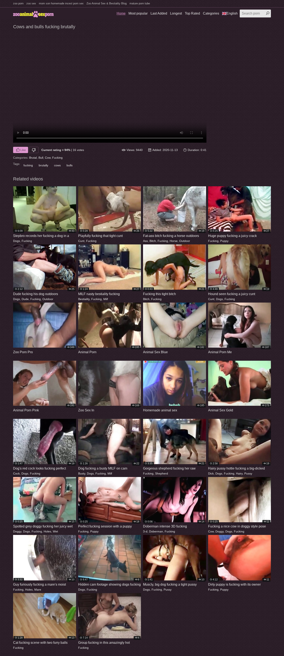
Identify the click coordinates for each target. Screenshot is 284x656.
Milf (105, 299)
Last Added (159, 13)
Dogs (16, 241)
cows (57, 165)
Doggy (17, 531)
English (232, 13)
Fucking (57, 157)
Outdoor (184, 241)
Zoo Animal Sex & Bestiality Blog (106, 3)
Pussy (248, 473)
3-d (145, 531)
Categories (211, 13)
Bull (40, 157)
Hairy (239, 473)
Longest (176, 13)
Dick (211, 473)
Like (23, 150)
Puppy (224, 241)
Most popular (138, 13)
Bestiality (84, 299)
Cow (48, 157)
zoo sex (31, 3)
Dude (25, 299)
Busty (81, 473)
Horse (174, 241)
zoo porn (18, 3)
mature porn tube (140, 3)
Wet (55, 531)
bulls (70, 165)
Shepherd (161, 473)
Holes (47, 531)
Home (121, 13)
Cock (16, 473)
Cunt (81, 241)
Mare (37, 589)
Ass (145, 241)
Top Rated (192, 13)
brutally (43, 165)
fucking (28, 165)
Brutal (33, 157)
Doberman (156, 531)
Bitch (152, 241)
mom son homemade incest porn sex (61, 3)
